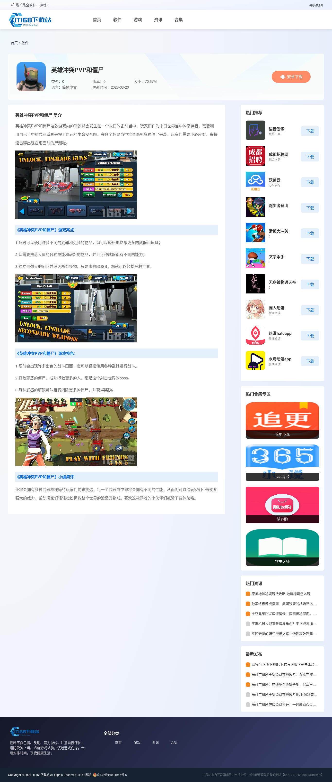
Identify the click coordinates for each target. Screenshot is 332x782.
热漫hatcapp (280, 333)
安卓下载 (295, 76)
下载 (310, 131)
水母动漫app (280, 359)
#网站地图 (316, 5)
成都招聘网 (278, 154)
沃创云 (274, 180)
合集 (179, 19)
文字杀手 (276, 256)
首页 (97, 19)
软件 (117, 19)
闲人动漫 (276, 308)
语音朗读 (276, 129)
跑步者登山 (278, 205)
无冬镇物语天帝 (282, 282)
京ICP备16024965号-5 (112, 775)
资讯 (158, 19)
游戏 (138, 19)
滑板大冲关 (278, 231)
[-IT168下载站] (30, 20)
